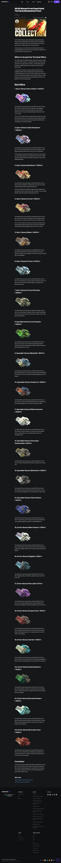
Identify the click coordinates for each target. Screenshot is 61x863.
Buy (33, 841)
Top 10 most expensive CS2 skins (22, 782)
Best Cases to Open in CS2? (38, 816)
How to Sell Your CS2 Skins (38, 814)
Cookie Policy (20, 837)
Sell (33, 837)
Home (34, 835)
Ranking (17, 14)
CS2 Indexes (35, 848)
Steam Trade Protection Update (38, 808)
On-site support (21, 794)
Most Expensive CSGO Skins (38, 796)
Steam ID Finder (36, 843)
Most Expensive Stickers (37, 800)
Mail (19, 796)
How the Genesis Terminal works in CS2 (24, 780)
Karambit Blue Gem (36, 824)
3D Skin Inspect (36, 852)
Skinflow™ (7, 859)
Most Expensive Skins (37, 798)
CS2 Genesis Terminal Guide (38, 822)
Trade (34, 839)
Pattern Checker (36, 850)
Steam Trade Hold (36, 806)
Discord (19, 798)
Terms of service (21, 839)
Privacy (19, 835)
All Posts (34, 794)
